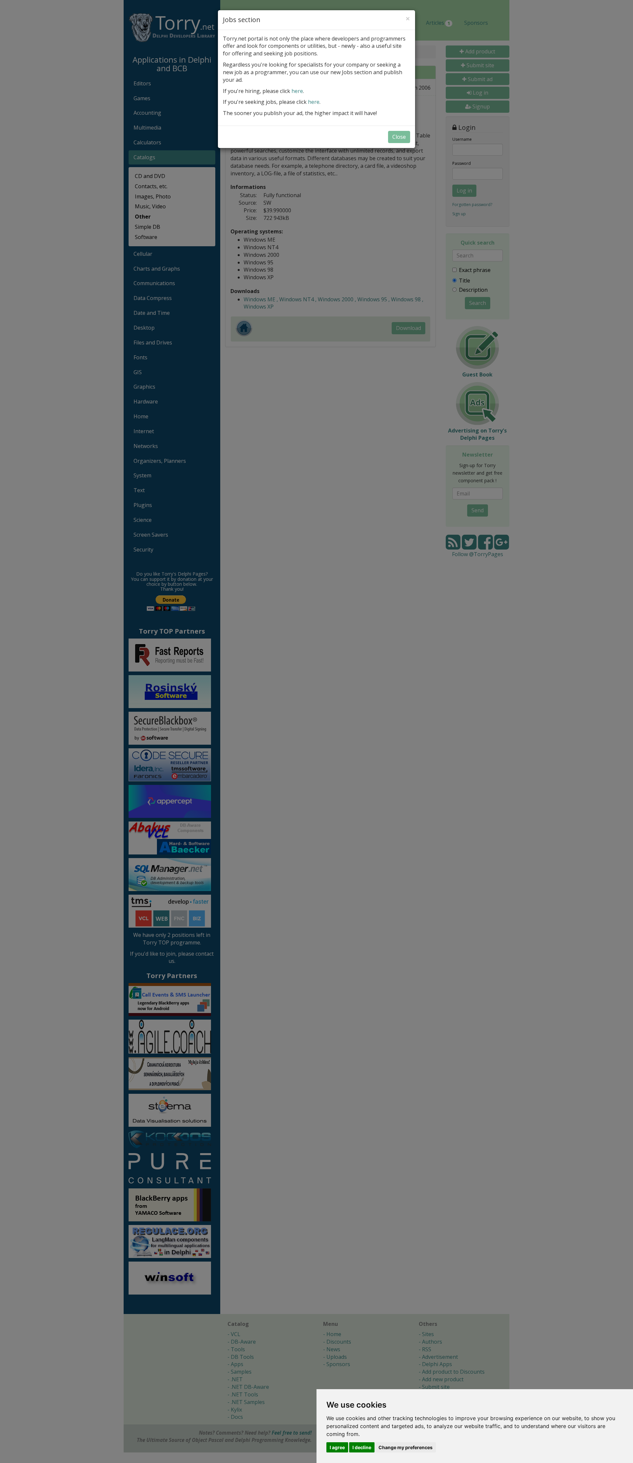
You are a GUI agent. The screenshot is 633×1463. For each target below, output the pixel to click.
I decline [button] (361, 1447)
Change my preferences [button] (405, 1447)
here (297, 91)
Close (399, 136)
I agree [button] (337, 1447)
